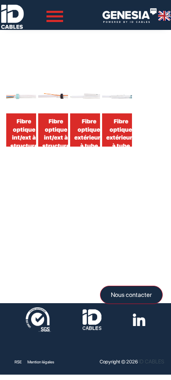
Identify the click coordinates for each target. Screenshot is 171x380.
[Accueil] (12, 8)
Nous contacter (131, 295)
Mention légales (40, 361)
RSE (18, 361)
